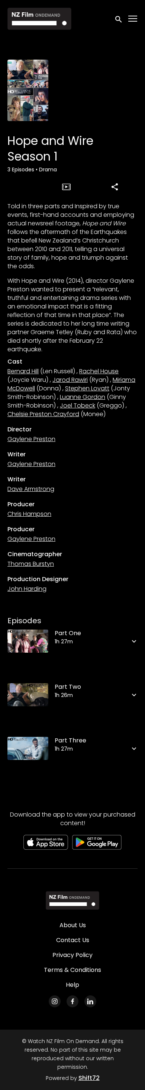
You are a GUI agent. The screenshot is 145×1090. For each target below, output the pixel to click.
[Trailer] (66, 186)
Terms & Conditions (72, 970)
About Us (72, 925)
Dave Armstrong (30, 489)
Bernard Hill (23, 371)
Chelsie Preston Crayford (43, 414)
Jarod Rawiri (70, 380)
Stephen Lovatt (87, 388)
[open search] (119, 18)
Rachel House (99, 371)
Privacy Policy (72, 955)
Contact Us (72, 940)
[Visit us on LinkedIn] (90, 1001)
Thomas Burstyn (30, 564)
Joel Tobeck (77, 405)
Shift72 (89, 1078)
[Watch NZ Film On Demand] (72, 900)
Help (72, 984)
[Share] (114, 186)
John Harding (26, 588)
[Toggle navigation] (133, 18)
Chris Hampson (29, 514)
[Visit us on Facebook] (72, 1001)
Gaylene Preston (31, 439)
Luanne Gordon (82, 397)
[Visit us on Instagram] (55, 1001)
